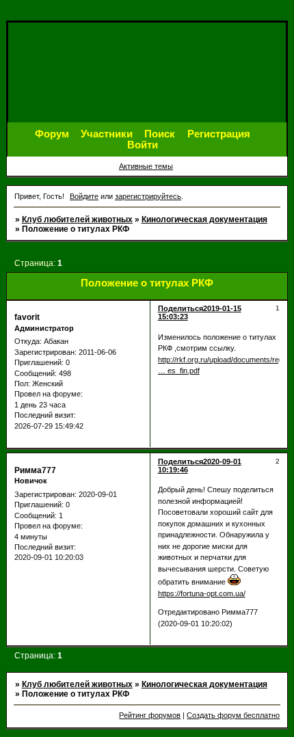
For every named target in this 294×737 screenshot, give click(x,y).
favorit (27, 317)
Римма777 (35, 470)
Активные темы (146, 166)
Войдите (84, 196)
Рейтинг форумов (150, 715)
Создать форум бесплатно (233, 715)
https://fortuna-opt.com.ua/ (201, 593)
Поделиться (180, 308)
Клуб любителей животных (77, 219)
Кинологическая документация (204, 219)
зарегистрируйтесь (148, 196)
